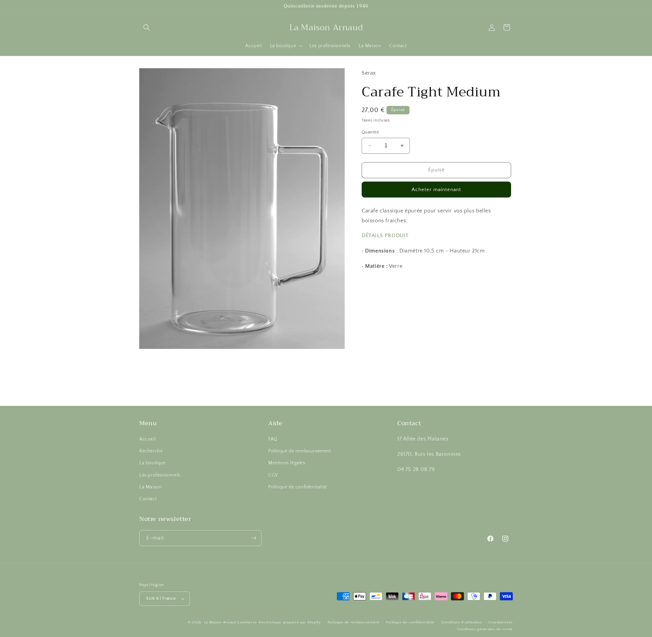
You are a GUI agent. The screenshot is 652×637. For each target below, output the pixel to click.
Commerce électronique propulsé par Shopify (279, 622)
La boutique (152, 463)
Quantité (370, 132)
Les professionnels (159, 475)
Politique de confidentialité (297, 487)
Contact (148, 499)
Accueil (147, 439)
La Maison (150, 487)
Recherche (151, 451)
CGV (273, 475)
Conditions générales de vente (485, 629)
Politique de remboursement (299, 451)
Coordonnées (500, 622)
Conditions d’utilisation (461, 622)
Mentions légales (286, 463)
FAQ (273, 439)
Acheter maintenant (436, 189)
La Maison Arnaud (220, 622)
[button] (146, 27)
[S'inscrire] (253, 538)
